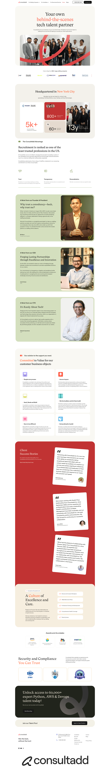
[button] (34, 2)
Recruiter (76, 736)
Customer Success (78, 742)
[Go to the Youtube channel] (21, 748)
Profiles (75, 738)
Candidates (76, 734)
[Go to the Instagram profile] (23, 748)
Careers (87, 734)
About (63, 2)
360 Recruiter (77, 740)
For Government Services (55, 2)
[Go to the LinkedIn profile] (18, 748)
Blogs (67, 2)
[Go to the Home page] (22, 2)
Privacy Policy (89, 740)
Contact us (76, 744)
